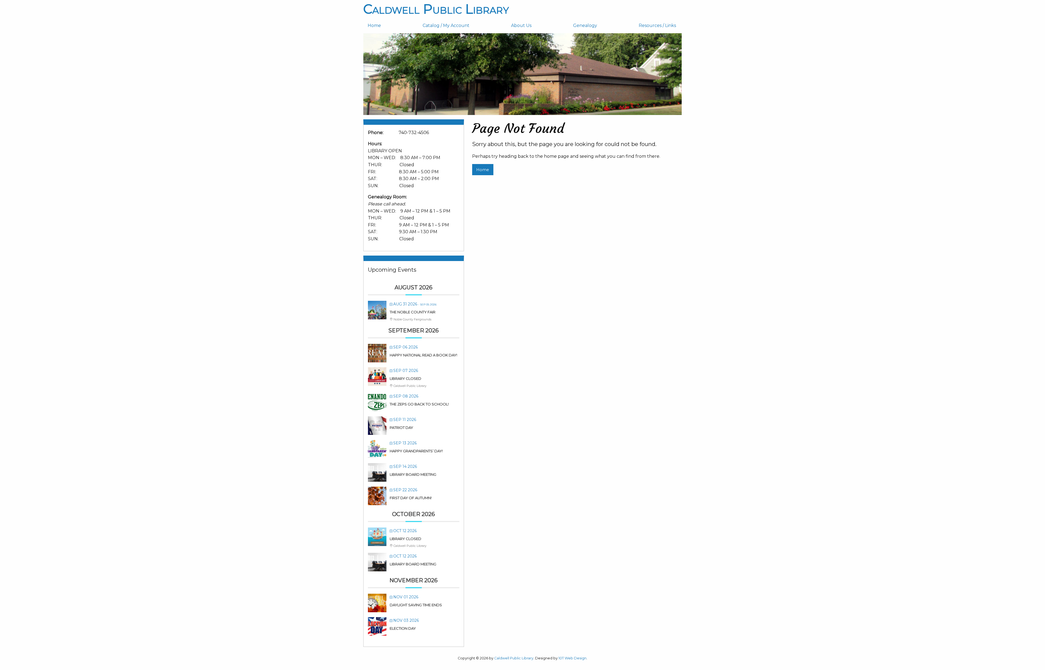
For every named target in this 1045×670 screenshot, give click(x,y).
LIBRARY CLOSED (405, 378)
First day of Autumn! (411, 498)
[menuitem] (390, 25)
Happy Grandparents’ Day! (416, 451)
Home (374, 25)
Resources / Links (657, 25)
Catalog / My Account (446, 25)
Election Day (403, 628)
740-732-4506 (414, 132)
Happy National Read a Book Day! (423, 355)
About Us (521, 25)
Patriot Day (401, 427)
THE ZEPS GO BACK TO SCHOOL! (419, 404)
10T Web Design (572, 658)
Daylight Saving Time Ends (416, 605)
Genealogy (585, 25)
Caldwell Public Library (436, 9)
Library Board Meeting (413, 474)
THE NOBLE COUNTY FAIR (412, 312)
